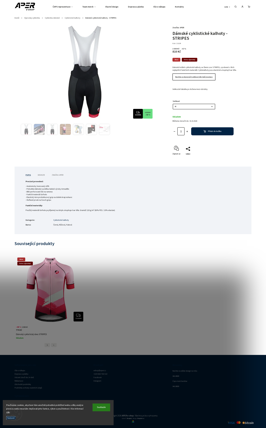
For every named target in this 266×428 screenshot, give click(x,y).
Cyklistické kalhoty (61, 220)
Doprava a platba (21, 374)
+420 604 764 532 (100, 374)
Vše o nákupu (20, 370)
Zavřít (228, 159)
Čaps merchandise (179, 381)
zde (8, 412)
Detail (80, 330)
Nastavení (11, 418)
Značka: (178, 27)
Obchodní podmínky (23, 384)
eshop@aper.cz (100, 370)
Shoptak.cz (140, 418)
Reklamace (19, 381)
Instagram (97, 381)
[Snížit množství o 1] (174, 131)
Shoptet (129, 418)
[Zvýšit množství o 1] (187, 131)
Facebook (98, 377)
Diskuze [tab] (41, 175)
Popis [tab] (28, 175)
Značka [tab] (57, 175)
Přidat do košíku (214, 131)
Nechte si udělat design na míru (184, 371)
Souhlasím (101, 407)
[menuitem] (65, 7)
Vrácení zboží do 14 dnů (24, 377)
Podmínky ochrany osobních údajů (28, 387)
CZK (226, 7)
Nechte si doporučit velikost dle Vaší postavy (194, 77)
